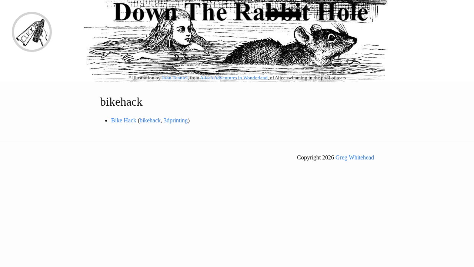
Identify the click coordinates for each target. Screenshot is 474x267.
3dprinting (176, 120)
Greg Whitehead (355, 157)
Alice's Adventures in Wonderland (234, 77)
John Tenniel (175, 77)
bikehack (150, 120)
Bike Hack (123, 120)
